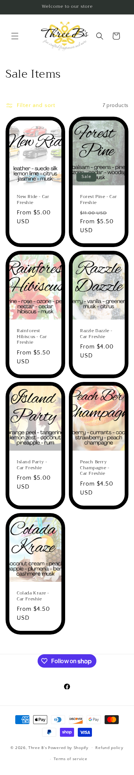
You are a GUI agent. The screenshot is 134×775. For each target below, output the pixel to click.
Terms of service (70, 759)
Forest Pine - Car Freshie (98, 199)
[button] (15, 36)
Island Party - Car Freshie (32, 465)
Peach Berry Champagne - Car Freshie (94, 468)
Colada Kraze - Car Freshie (33, 596)
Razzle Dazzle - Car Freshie (96, 334)
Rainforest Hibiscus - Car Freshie (32, 337)
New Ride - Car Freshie (33, 199)
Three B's (37, 747)
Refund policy (109, 748)
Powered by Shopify (68, 747)
